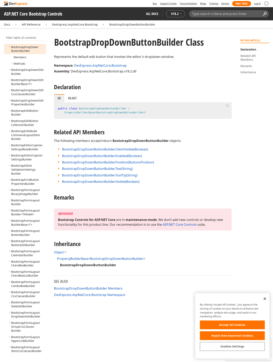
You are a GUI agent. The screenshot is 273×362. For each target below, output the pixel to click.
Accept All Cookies (232, 325)
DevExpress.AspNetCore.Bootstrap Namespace (89, 295)
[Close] (264, 298)
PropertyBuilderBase (72, 258)
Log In (257, 3)
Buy (155, 3)
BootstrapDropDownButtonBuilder (132, 24)
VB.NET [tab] (72, 98)
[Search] (264, 13)
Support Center (168, 3)
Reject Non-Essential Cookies (232, 335)
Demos (225, 3)
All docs (152, 13)
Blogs (203, 3)
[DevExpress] (16, 4)
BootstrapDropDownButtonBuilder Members (88, 288)
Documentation (188, 3)
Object (59, 252)
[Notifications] (266, 3)
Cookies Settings (232, 346)
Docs (7, 24)
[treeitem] (24, 49)
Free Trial (241, 3)
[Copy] (227, 106)
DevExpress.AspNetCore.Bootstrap (75, 24)
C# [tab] (59, 98)
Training (213, 3)
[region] (232, 326)
